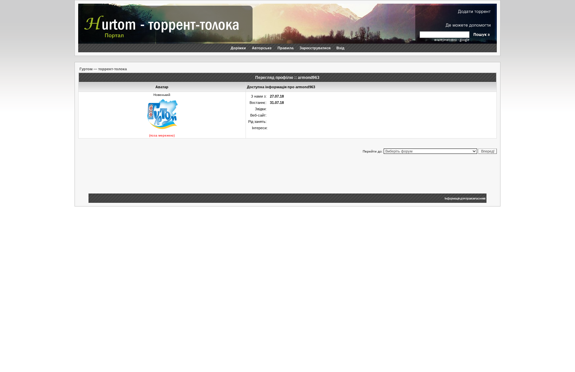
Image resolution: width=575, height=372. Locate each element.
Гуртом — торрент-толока (103, 69)
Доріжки (238, 48)
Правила (285, 48)
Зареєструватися (314, 48)
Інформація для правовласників (465, 198)
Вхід (340, 48)
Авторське (262, 48)
